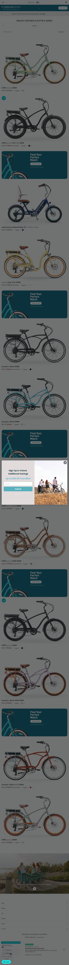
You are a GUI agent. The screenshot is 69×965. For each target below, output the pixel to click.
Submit (18, 489)
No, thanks (18, 494)
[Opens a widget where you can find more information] (6, 962)
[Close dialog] (65, 462)
